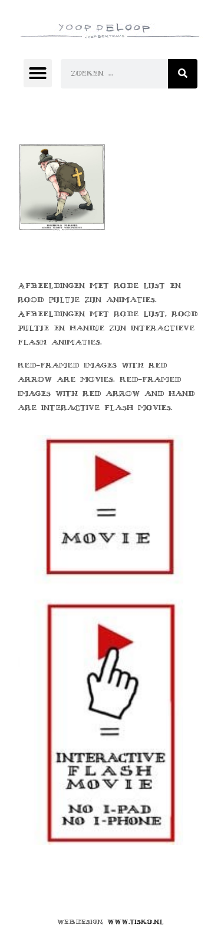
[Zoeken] (182, 73)
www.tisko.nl (135, 921)
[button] (38, 73)
